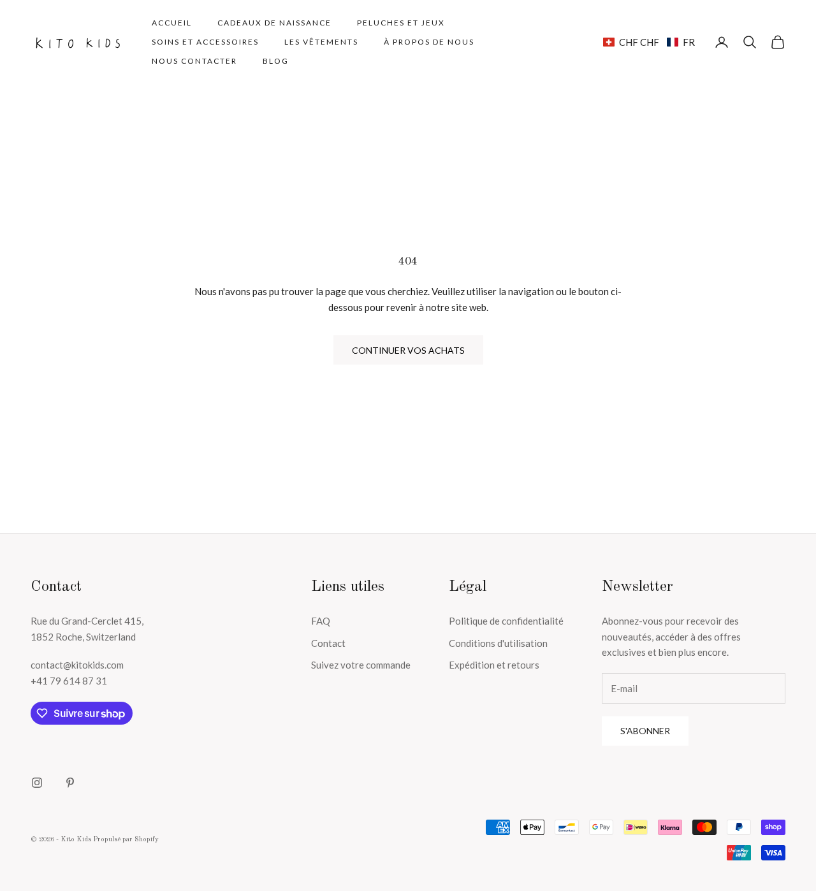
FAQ (320, 621)
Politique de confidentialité (506, 621)
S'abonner (645, 730)
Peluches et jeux (401, 22)
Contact (328, 643)
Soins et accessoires (205, 42)
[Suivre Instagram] (37, 782)
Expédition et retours (494, 664)
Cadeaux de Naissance (274, 22)
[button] (649, 42)
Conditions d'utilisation (498, 643)
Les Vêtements (321, 42)
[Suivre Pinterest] (70, 782)
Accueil (172, 22)
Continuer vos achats (408, 350)
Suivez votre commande (361, 664)
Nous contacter (194, 61)
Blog (276, 61)
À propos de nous (429, 42)
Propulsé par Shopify (126, 839)
